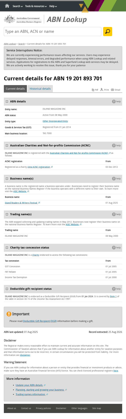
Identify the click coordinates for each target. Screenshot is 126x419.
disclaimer (25, 355)
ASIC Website (20, 191)
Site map (96, 408)
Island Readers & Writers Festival (21, 203)
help (118, 101)
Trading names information (31, 394)
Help (51, 6)
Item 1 (113, 296)
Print (106, 90)
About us (11, 408)
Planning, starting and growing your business (40, 389)
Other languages (79, 408)
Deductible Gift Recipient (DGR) (40, 321)
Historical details (40, 88)
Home (7, 6)
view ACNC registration (39, 167)
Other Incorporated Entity (55, 121)
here (116, 370)
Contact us (26, 408)
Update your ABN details (29, 385)
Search (16, 6)
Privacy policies (43, 408)
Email (117, 90)
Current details (15, 88)
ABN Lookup (10, 44)
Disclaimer (61, 408)
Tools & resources (34, 6)
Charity (35, 255)
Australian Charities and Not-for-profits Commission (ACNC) (79, 153)
